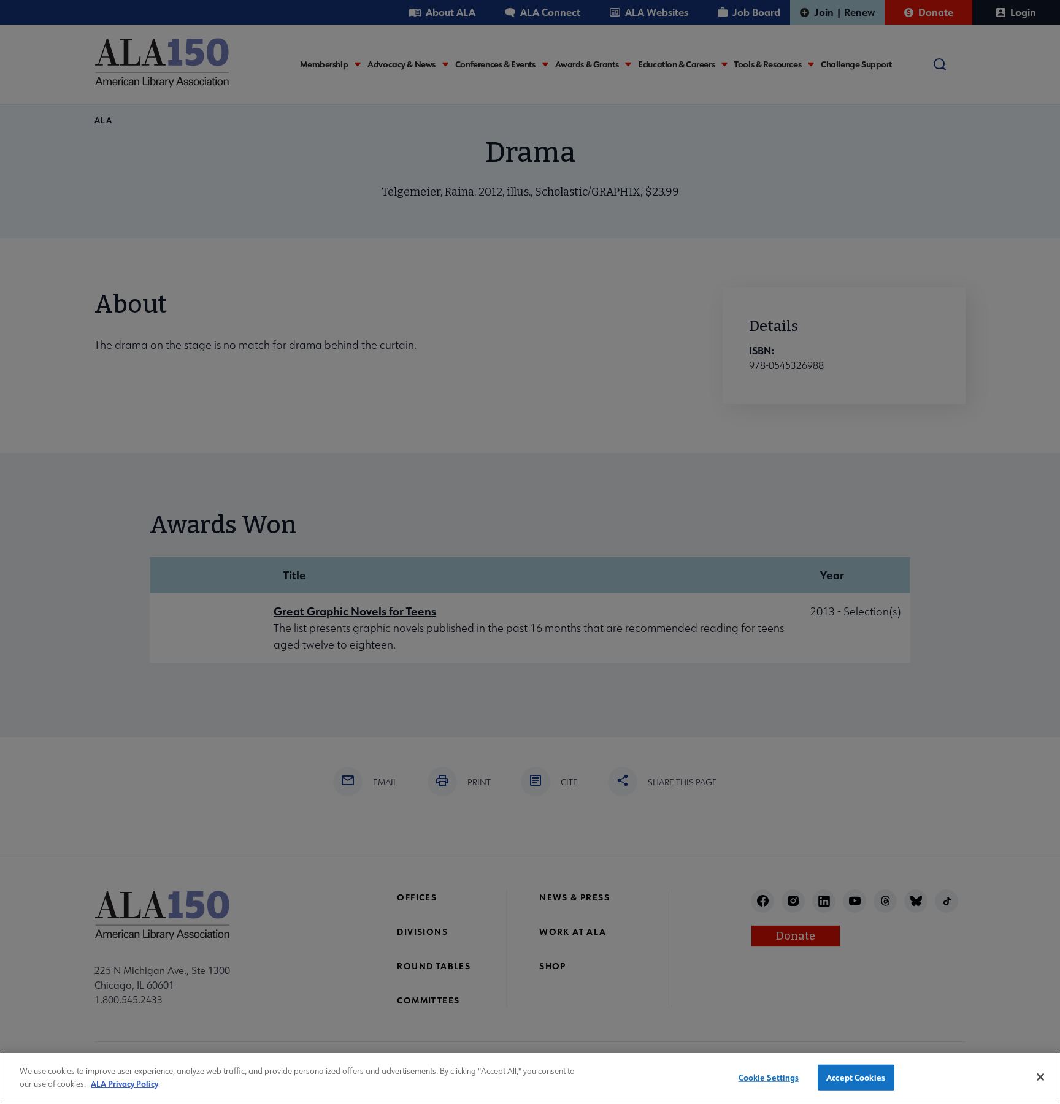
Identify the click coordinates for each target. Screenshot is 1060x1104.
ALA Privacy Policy (124, 1083)
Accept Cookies (855, 1077)
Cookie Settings (769, 1077)
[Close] (1040, 1077)
